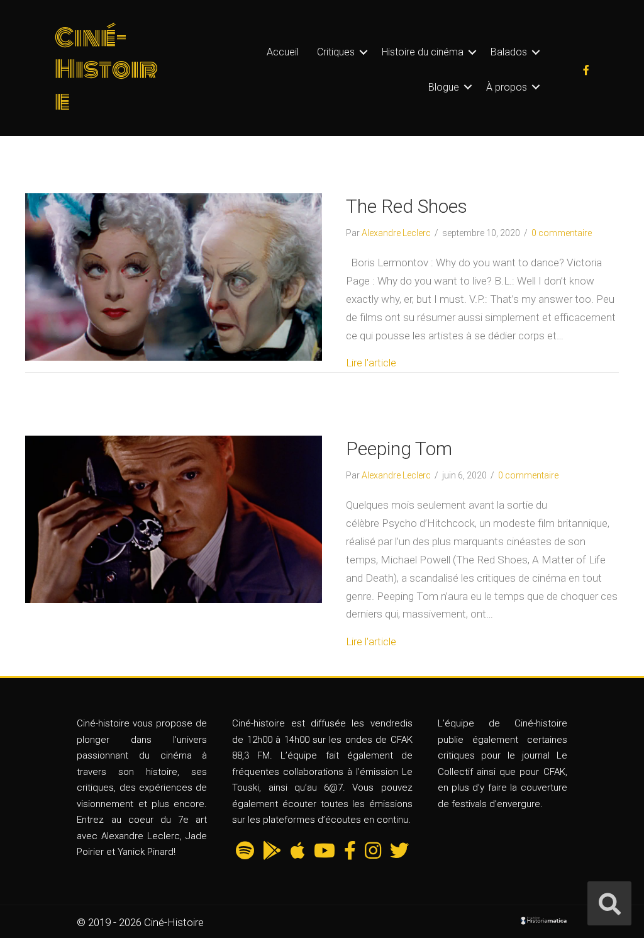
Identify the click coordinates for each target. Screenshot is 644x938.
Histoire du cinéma (423, 52)
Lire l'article (371, 362)
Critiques (336, 52)
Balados (509, 52)
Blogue (443, 87)
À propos (506, 87)
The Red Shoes (406, 206)
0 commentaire (561, 233)
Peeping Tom (399, 449)
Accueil (283, 52)
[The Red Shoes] (173, 275)
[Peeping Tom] (173, 518)
